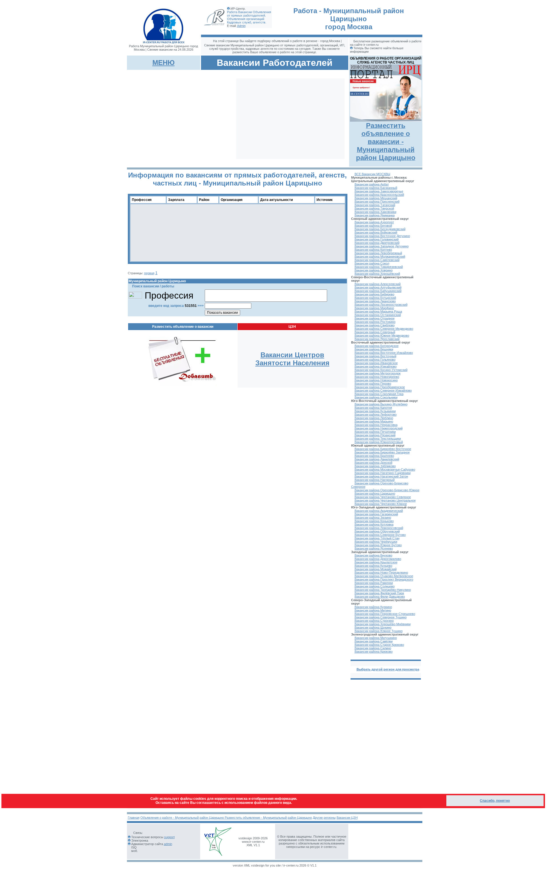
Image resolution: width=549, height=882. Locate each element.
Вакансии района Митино (373, 610)
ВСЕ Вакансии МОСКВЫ (372, 174)
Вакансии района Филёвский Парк (379, 593)
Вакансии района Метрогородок (378, 373)
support (169, 837)
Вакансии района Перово (373, 383)
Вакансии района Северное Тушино (381, 617)
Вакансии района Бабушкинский (378, 291)
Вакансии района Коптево (373, 249)
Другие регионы (324, 817)
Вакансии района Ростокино (375, 321)
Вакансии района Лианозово (375, 301)
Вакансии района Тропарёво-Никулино (383, 589)
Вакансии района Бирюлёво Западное (382, 452)
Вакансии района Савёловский (377, 260)
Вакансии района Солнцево (375, 586)
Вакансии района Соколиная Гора (379, 394)
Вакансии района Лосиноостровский (381, 304)
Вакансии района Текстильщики (378, 438)
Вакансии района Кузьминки (375, 411)
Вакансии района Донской (373, 462)
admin (168, 844)
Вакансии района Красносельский (379, 194)
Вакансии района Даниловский (377, 459)
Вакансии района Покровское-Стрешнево (385, 613)
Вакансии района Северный (375, 332)
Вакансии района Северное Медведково (384, 328)
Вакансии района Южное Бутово (378, 545)
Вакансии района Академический (379, 510)
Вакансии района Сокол (372, 263)
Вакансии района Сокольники (376, 397)
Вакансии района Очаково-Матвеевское (384, 576)
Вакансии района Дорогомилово (378, 559)
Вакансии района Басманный (376, 188)
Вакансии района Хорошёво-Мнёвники (383, 624)
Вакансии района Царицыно (375, 493)
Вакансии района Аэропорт (374, 222)
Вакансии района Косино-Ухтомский (381, 370)
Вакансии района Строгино (374, 620)
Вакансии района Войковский (376, 232)
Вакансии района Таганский (375, 205)
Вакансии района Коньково (374, 521)
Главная (134, 817)
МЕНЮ (163, 62)
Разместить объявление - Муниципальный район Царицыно (268, 817)
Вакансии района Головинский (377, 239)
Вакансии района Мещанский (376, 198)
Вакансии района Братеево (374, 455)
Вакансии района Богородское (377, 346)
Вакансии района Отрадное (375, 318)
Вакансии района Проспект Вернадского (384, 579)
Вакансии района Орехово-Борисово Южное (387, 490)
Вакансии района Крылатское (376, 562)
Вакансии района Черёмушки (376, 541)
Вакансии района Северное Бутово (380, 534)
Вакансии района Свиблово (375, 325)
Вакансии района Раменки (374, 583)
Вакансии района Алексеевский (378, 284)
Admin (241, 25)
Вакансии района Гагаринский (376, 514)
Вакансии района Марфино (374, 308)
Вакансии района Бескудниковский (380, 229)
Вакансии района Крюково (374, 651)
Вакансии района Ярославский (377, 339)
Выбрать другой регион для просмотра (388, 669)
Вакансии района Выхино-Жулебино (381, 404)
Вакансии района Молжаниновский (380, 256)
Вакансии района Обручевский (377, 531)
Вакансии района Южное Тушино (379, 631)
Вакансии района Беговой (373, 225)
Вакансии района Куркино (373, 607)
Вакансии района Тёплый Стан (377, 538)
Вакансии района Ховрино (374, 270)
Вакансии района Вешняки (374, 349)
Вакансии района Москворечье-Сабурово (385, 469)
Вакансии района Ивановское (376, 363)
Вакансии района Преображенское (380, 387)
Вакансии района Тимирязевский (379, 267)
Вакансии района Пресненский (377, 201)
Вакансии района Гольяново (375, 359)
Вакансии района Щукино (373, 627)
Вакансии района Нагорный (375, 480)
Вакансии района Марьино (374, 421)
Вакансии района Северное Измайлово (383, 390)
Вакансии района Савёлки (374, 641)
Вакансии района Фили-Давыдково (380, 596)
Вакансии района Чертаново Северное (383, 497)
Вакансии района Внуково (373, 555)
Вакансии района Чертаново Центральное (385, 500)
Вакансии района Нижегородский (379, 428)
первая (149, 273)
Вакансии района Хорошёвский (377, 273)
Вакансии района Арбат (372, 184)
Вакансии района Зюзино (373, 517)
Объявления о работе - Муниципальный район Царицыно (182, 817)
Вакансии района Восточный (375, 356)
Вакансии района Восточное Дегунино (382, 236)
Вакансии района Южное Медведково (382, 335)
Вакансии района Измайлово (376, 366)
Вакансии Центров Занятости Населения (292, 359)
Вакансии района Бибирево (374, 294)
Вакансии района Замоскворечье (379, 191)
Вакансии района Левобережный (378, 253)
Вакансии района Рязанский (375, 435)
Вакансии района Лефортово (376, 414)
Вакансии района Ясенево (374, 548)
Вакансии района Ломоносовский (379, 528)
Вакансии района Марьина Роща (378, 311)
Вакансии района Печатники (375, 431)
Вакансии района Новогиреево (377, 376)
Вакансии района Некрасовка (376, 425)
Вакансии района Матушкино (376, 638)
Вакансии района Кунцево (373, 565)
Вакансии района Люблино (374, 418)
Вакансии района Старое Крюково (379, 644)
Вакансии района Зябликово (375, 466)
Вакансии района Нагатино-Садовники (383, 473)
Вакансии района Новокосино (376, 380)
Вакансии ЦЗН (347, 817)
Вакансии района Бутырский (375, 297)
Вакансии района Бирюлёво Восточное (383, 449)
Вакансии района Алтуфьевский (378, 287)
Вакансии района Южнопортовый (379, 442)
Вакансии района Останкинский (378, 315)
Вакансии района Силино (373, 648)
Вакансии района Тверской (374, 208)
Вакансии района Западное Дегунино (382, 246)
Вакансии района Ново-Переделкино (381, 572)
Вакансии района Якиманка (375, 215)
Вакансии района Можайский (376, 569)
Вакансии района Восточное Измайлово (384, 352)
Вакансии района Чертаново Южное (381, 504)
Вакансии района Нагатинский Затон (381, 476)
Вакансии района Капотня (373, 407)
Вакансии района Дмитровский (377, 242)
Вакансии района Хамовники (375, 212)
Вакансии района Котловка (374, 524)
